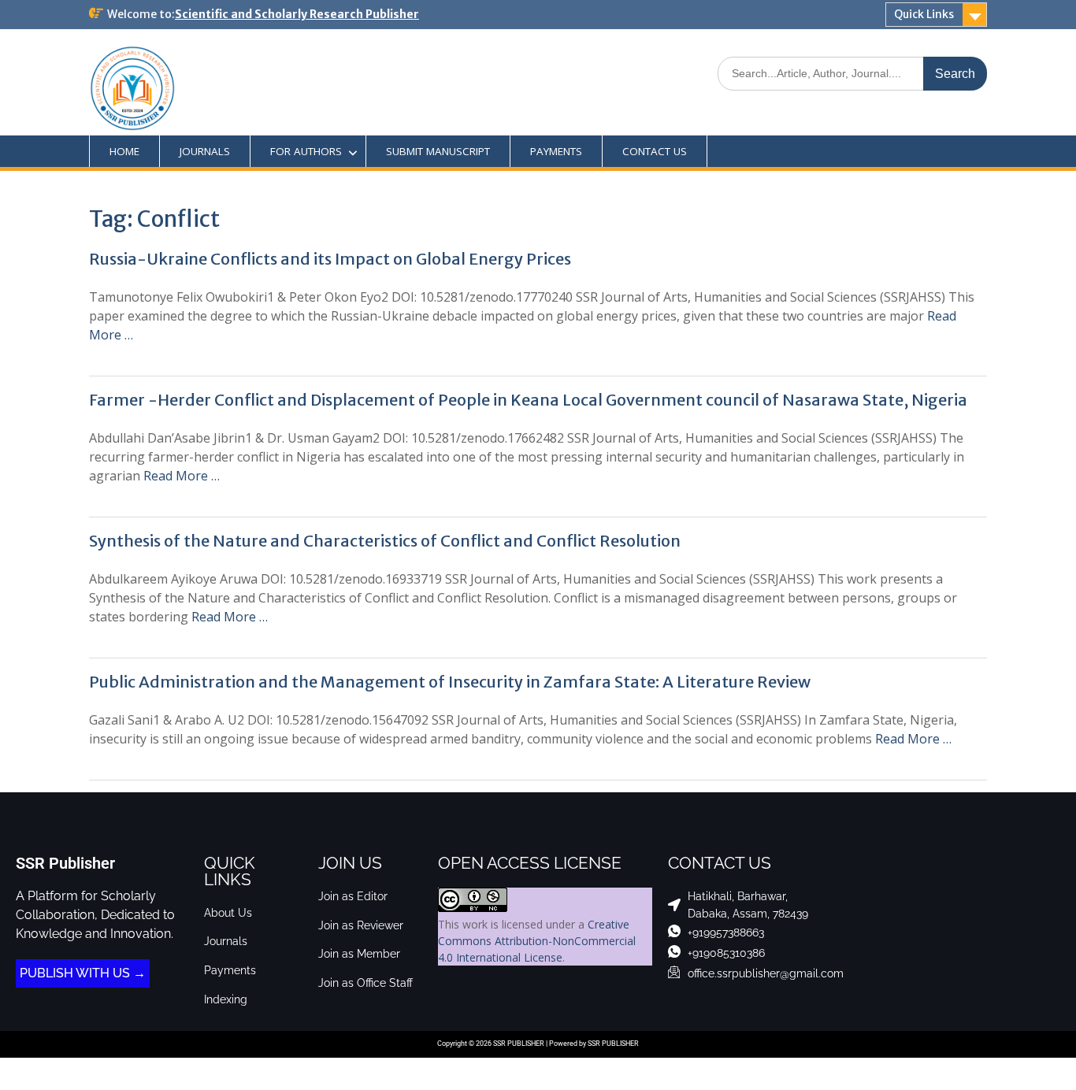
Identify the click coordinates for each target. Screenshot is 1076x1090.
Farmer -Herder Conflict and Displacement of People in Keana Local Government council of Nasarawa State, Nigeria (528, 400)
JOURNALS (205, 151)
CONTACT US (654, 151)
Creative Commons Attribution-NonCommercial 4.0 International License (537, 941)
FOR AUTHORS (306, 151)
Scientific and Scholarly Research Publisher (297, 14)
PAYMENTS (556, 151)
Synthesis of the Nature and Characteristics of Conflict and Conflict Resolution (385, 541)
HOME (124, 151)
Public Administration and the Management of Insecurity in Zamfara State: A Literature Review (450, 681)
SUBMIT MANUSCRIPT (438, 151)
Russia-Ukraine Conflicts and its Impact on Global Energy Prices (330, 259)
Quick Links (924, 14)
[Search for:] (852, 72)
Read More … (181, 475)
